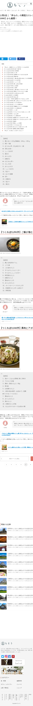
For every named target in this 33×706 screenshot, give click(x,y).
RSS (30, 694)
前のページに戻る (14, 458)
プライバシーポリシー (21, 696)
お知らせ (13, 696)
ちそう (1, 10)
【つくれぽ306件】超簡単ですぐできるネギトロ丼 (16, 117)
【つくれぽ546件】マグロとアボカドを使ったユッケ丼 (17, 112)
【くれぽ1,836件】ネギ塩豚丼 (11, 95)
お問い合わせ (16, 697)
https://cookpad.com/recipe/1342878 (12, 253)
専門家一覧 (25, 696)
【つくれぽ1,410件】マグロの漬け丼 (12, 102)
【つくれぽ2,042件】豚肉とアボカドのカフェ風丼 (16, 91)
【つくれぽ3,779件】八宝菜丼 (11, 85)
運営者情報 (9, 696)
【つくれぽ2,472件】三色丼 (10, 87)
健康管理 (19, 681)
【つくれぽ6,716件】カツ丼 (10, 72)
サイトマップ (2, 697)
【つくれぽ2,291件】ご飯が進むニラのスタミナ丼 (16, 89)
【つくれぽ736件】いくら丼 (10, 110)
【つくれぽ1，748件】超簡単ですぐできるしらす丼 (16, 98)
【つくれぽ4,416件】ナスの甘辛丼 (12, 80)
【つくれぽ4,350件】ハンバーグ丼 (12, 82)
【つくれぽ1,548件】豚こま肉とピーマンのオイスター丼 (17, 100)
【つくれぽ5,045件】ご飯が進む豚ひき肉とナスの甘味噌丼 (18, 78)
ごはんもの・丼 (15, 10)
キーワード (6, 696)
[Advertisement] (16, 28)
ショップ (19, 687)
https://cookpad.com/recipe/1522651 (12, 369)
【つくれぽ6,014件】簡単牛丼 (11, 76)
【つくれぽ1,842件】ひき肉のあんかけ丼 (14, 93)
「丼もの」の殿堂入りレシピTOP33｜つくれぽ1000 (16, 67)
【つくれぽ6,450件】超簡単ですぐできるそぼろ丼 (16, 74)
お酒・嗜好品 (4, 687)
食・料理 (7, 10)
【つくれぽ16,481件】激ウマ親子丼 (12, 69)
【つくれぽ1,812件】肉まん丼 (11, 97)
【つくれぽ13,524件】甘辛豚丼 (11, 71)
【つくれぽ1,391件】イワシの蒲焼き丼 (13, 104)
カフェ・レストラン (6, 684)
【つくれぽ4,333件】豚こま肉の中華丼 (13, 84)
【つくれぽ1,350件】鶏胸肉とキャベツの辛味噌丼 (16, 106)
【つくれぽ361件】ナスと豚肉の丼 (12, 115)
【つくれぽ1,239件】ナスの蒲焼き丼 (12, 108)
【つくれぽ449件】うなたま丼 (11, 113)
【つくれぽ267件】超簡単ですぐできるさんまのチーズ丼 (17, 119)
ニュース (19, 684)
